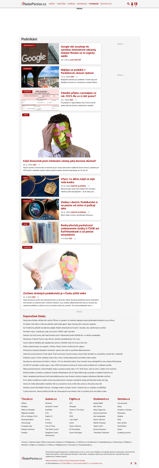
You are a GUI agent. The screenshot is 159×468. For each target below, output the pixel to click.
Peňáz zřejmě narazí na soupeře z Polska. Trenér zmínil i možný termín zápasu (53, 346)
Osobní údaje (69, 461)
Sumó (71, 423)
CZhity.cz (51, 445)
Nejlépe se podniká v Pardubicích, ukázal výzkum (77, 71)
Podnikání (94, 4)
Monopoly (121, 413)
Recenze (48, 403)
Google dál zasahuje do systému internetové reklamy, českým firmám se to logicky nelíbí (78, 51)
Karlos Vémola (75, 426)
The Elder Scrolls (52, 429)
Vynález (24, 432)
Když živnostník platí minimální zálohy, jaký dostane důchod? (59, 161)
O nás (100, 463)
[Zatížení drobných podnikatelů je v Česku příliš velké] (61, 267)
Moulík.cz (25, 445)
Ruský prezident (27, 419)
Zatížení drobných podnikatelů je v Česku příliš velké (54, 293)
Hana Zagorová (99, 409)
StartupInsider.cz (85, 445)
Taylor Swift (98, 426)
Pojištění (61, 4)
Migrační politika (27, 413)
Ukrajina (24, 406)
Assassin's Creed (51, 406)
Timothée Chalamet (101, 432)
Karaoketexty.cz (106, 442)
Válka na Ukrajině (27, 409)
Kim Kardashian (99, 416)
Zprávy (32, 442)
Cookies (61, 461)
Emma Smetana (99, 429)
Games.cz (51, 399)
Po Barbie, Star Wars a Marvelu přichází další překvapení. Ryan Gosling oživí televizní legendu (59, 324)
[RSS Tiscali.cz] (135, 463)
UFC (71, 403)
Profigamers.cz (71, 442)
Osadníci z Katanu (124, 409)
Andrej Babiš (98, 403)
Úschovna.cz (118, 442)
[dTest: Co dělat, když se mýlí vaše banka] (40, 186)
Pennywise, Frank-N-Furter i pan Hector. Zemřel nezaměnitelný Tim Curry (51, 339)
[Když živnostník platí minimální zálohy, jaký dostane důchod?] (61, 135)
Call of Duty (50, 426)
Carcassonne (122, 403)
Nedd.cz (128, 442)
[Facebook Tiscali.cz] (131, 463)
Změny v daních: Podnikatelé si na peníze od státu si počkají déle (79, 205)
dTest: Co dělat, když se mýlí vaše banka (78, 180)
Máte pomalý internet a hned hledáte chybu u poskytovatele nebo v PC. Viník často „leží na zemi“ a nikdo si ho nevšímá (69, 369)
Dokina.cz (42, 445)
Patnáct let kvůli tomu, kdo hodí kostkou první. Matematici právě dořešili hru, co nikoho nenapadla (61, 335)
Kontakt (82, 461)
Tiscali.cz (27, 399)
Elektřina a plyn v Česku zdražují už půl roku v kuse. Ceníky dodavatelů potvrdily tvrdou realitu (59, 357)
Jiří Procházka (74, 429)
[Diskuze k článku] (77, 77)
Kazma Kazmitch (100, 413)
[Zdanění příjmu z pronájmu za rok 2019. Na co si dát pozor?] (40, 100)
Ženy (44, 442)
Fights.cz (74, 399)
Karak (119, 429)
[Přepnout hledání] (128, 4)
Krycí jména (122, 423)
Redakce (55, 461)
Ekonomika (82, 4)
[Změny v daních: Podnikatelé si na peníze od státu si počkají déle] (40, 209)
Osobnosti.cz (101, 399)
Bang (119, 406)
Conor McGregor (75, 432)
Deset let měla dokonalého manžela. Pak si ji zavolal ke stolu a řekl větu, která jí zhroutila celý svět (62, 384)
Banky (26, 178)
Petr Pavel (97, 406)
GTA (47, 413)
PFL (71, 413)
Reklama (48, 461)
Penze (26, 115)
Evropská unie (26, 426)
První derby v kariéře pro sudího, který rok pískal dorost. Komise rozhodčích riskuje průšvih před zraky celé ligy (65, 380)
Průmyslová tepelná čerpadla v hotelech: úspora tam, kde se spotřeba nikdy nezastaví (56, 350)
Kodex (77, 461)
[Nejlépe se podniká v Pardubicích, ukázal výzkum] (40, 77)
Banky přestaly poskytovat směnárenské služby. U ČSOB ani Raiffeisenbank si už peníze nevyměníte (80, 229)
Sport (38, 442)
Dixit (119, 419)
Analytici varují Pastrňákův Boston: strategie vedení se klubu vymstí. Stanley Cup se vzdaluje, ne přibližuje (64, 387)
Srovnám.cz (73, 445)
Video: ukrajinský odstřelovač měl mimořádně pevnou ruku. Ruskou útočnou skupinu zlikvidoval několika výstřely (66, 376)
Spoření (71, 4)
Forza (47, 419)
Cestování (51, 442)
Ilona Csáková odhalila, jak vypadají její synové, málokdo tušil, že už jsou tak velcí (55, 342)
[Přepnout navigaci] (132, 4)
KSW (71, 416)
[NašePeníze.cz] (33, 4)
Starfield (48, 409)
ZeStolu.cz (82, 442)
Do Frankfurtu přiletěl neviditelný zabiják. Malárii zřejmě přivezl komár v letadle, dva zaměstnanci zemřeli (64, 328)
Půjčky (52, 4)
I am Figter (73, 419)
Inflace (24, 403)
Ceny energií (25, 423)
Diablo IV (48, 416)
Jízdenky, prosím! (124, 432)
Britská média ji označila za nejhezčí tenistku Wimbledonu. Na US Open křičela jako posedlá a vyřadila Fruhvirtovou (68, 372)
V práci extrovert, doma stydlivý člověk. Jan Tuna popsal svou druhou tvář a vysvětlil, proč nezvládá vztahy (65, 391)
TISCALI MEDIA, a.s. (67, 463)
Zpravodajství (29, 45)
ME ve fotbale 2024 (29, 416)
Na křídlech (121, 426)
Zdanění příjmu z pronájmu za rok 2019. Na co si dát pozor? (78, 94)
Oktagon (72, 406)
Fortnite (48, 423)
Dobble (120, 416)
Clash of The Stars (76, 409)
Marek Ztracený (99, 423)
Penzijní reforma (27, 429)
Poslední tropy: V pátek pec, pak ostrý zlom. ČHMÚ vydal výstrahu (49, 331)
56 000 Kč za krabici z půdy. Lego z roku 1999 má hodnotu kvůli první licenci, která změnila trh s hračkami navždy (67, 365)
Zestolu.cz (123, 399)
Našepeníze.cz (61, 445)
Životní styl (106, 4)
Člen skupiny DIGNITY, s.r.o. (82, 463)
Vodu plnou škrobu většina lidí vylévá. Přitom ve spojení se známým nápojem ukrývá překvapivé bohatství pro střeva (68, 320)
